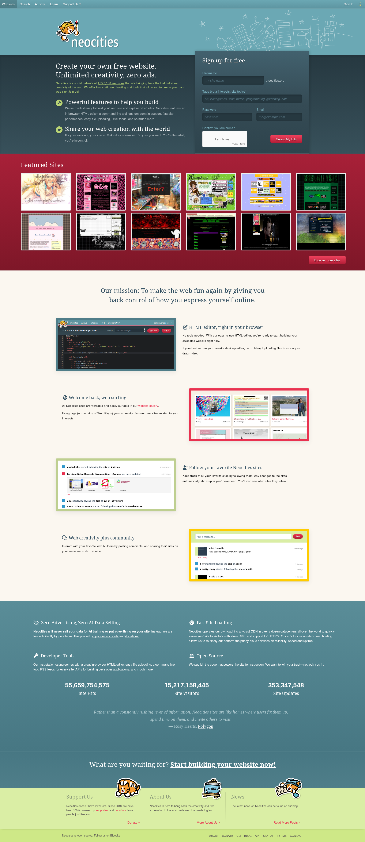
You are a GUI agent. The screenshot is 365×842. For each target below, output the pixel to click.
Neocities (68, 835)
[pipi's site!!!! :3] (46, 192)
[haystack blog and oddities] (321, 192)
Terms (282, 836)
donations (132, 636)
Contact (296, 836)
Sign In (348, 4)
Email (260, 109)
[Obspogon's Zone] (211, 231)
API (257, 836)
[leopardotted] (211, 192)
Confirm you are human (218, 128)
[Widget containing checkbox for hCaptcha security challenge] (224, 139)
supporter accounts (105, 636)
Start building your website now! (223, 764)
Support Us (71, 4)
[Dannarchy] (156, 231)
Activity (40, 4)
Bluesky (115, 835)
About (214, 836)
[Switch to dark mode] (360, 4)
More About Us (207, 822)
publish (199, 664)
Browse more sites (327, 260)
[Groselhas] (46, 231)
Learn (54, 4)
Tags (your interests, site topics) (224, 91)
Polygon (205, 726)
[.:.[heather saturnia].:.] (101, 231)
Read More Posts (286, 822)
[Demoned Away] (156, 192)
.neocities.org (275, 80)
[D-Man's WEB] (266, 192)
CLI (239, 836)
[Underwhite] (321, 231)
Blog (248, 836)
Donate (132, 822)
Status (268, 836)
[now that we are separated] (266, 231)
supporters (102, 810)
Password (209, 109)
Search (25, 4)
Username (209, 73)
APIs (78, 669)
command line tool (114, 113)
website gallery (148, 406)
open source (84, 835)
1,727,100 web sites (111, 83)
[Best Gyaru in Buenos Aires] (101, 192)
